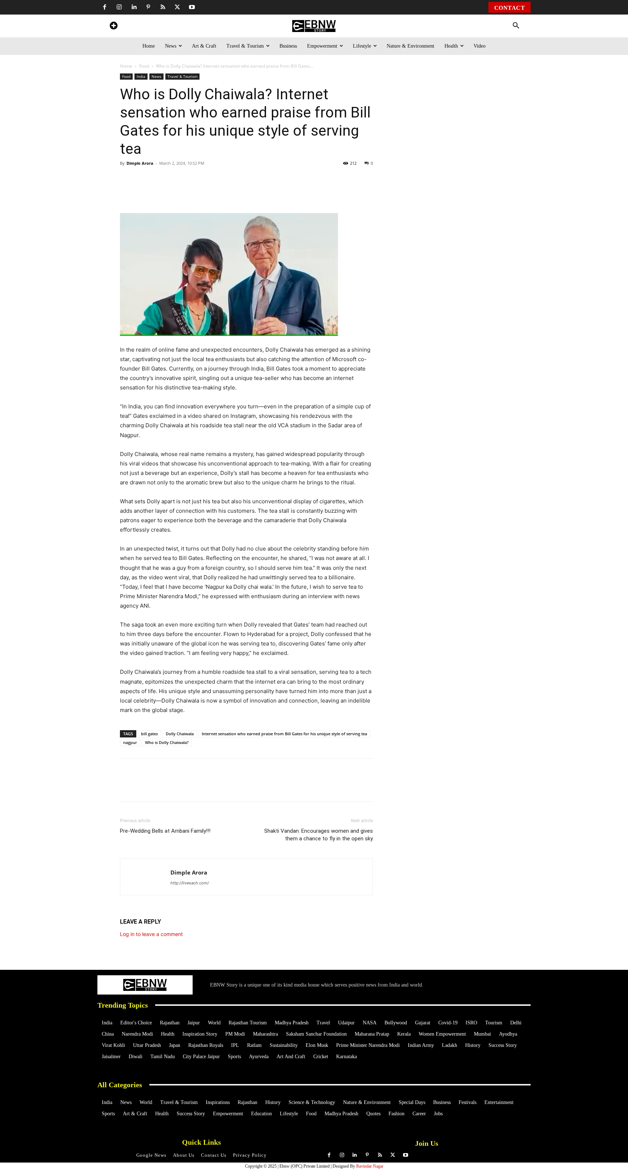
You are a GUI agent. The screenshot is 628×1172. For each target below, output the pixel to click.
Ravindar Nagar (369, 1166)
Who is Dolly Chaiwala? (167, 742)
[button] (516, 26)
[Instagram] (119, 7)
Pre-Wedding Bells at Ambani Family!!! (165, 831)
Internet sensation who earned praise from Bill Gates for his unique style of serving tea (284, 733)
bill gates (149, 733)
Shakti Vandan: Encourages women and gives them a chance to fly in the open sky (318, 835)
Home (126, 66)
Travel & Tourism (182, 76)
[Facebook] (104, 7)
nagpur (130, 742)
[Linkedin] (133, 7)
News (156, 76)
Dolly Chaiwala (180, 733)
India (141, 76)
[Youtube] (192, 7)
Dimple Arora (139, 163)
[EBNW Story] (313, 26)
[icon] (113, 27)
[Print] (237, 192)
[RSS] (163, 7)
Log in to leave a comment (151, 934)
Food (144, 66)
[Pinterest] (148, 7)
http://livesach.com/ (189, 882)
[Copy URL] (253, 192)
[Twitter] (177, 7)
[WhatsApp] (170, 192)
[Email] (270, 192)
